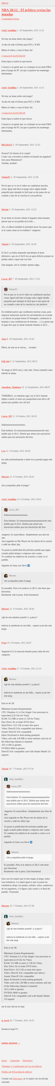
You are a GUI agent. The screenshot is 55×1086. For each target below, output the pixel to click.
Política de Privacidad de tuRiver (17, 1072)
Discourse (17, 1078)
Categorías (15, 1060)
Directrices (28, 1060)
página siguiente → (10, 1043)
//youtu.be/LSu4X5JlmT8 (13, 56)
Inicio (4, 1060)
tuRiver (4, 3)
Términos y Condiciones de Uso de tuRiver (22, 1066)
